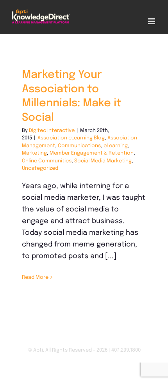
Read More (35, 277)
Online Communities (46, 161)
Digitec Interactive (52, 130)
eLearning (116, 145)
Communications (79, 145)
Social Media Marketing (103, 161)
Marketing (34, 153)
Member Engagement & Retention (92, 153)
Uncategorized (40, 168)
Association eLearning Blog (71, 138)
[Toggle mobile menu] (152, 21)
